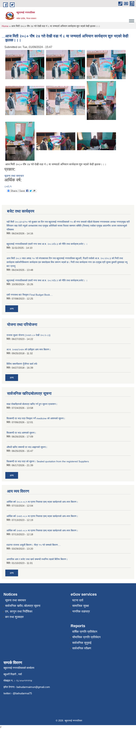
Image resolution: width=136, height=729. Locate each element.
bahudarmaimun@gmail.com (33, 686)
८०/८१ (8, 186)
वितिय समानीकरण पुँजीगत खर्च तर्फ (22, 363)
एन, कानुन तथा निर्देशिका (18, 611)
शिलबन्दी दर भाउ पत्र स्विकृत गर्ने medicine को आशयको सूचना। (36, 418)
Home (5, 26)
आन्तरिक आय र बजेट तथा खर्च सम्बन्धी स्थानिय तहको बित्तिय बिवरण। (37, 559)
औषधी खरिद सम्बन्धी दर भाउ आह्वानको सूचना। (27, 447)
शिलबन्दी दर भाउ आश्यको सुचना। (21, 432)
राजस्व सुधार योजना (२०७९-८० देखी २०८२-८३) (28, 335)
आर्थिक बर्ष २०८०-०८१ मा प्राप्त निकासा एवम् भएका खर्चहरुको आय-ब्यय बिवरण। (42, 501)
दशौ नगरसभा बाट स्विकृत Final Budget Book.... (30, 294)
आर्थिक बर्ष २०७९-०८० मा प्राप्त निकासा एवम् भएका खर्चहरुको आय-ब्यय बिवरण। (42, 516)
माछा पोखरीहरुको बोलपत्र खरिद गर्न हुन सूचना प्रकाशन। (32, 404)
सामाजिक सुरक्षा (80, 606)
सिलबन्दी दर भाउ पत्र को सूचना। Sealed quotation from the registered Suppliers (48, 461)
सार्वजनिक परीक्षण (81, 648)
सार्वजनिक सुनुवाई (81, 643)
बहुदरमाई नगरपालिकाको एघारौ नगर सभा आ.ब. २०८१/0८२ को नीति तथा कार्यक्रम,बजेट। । (47, 280)
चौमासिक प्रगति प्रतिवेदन (86, 637)
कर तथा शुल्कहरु (14, 617)
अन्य (12, 308)
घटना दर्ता (77, 600)
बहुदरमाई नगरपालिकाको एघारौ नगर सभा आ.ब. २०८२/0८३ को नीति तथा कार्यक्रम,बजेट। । (47, 243)
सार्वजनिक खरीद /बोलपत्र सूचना (22, 606)
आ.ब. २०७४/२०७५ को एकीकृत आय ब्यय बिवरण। (29, 349)
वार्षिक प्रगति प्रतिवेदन (84, 631)
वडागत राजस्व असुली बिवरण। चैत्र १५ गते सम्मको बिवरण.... (34, 544)
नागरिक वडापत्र (81, 611)
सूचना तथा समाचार (14, 175)
